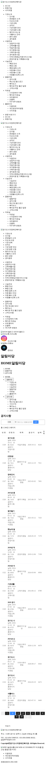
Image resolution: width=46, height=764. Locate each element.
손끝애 (12, 99)
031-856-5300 (12, 762)
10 (21, 717)
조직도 (12, 25)
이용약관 (12, 106)
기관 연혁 (13, 23)
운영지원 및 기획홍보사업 (19, 59)
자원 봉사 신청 (15, 72)
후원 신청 (13, 66)
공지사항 (12, 79)
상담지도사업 (14, 43)
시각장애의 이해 (15, 93)
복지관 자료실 (14, 95)
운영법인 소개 (14, 19)
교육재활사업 (14, 46)
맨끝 (30, 717)
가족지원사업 (14, 52)
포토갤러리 (13, 97)
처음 (2, 713)
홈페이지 (8, 104)
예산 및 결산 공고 (16, 81)
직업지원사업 (14, 48)
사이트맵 (8, 10)
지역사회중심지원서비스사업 (20, 57)
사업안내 (8, 41)
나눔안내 (8, 61)
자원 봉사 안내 (15, 70)
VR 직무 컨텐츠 (15, 102)
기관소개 (8, 14)
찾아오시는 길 (14, 32)
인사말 (12, 16)
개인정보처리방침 (16, 108)
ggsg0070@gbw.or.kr (8, 740)
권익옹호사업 (14, 55)
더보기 (7, 726)
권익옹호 (12, 39)
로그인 (7, 6)
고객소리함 (13, 88)
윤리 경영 (13, 37)
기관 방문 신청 (15, 30)
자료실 (7, 90)
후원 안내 (13, 63)
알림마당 (8, 77)
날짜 (40, 432)
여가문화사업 (14, 50)
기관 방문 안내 (15, 28)
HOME (6, 363)
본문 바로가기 (10, 115)
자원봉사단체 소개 (16, 75)
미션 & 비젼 (13, 21)
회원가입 (8, 8)
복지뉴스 (12, 84)
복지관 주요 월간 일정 (17, 86)
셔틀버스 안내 (14, 34)
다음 (26, 717)
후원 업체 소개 (15, 68)
